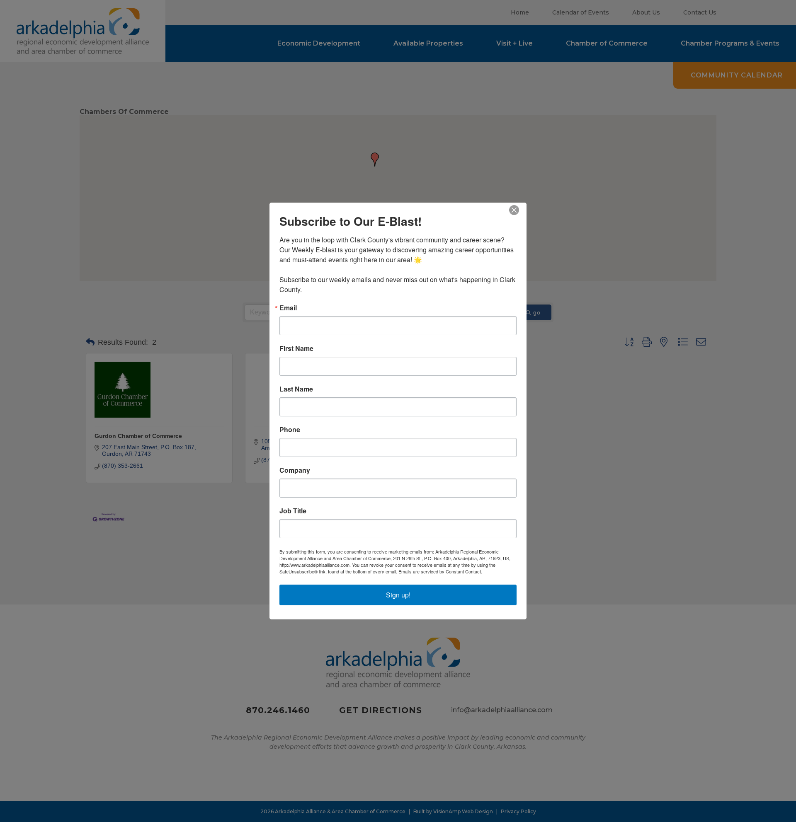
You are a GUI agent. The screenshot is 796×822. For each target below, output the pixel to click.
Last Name (296, 389)
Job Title (292, 511)
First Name (296, 348)
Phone (289, 429)
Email (288, 308)
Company (294, 470)
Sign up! (398, 595)
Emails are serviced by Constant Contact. (440, 571)
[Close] (519, 210)
